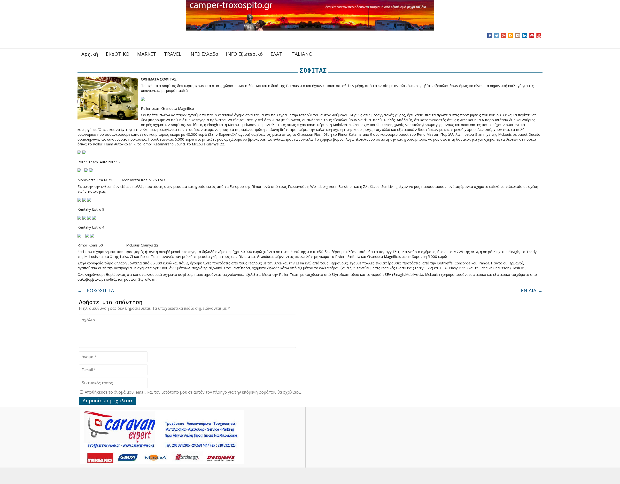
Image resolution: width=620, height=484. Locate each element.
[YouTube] (539, 35)
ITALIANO (301, 54)
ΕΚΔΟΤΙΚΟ (117, 54)
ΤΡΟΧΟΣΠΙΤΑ (96, 290)
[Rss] (510, 35)
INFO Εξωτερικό (244, 54)
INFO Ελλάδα (203, 54)
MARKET (146, 54)
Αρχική (89, 54)
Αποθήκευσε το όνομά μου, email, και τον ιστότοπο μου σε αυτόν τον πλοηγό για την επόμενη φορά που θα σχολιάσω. (193, 392)
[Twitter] (496, 35)
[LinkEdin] (525, 35)
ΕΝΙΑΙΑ (531, 290)
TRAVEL (172, 54)
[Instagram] (517, 35)
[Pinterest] (532, 35)
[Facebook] (490, 35)
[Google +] (503, 35)
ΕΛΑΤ (276, 54)
